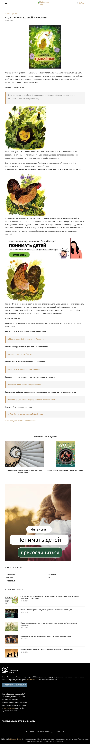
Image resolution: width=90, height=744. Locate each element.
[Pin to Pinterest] (45, 429)
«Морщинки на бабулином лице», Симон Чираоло (28, 339)
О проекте (30, 731)
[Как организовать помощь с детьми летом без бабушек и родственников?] (11, 653)
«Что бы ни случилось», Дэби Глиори (25, 414)
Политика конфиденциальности (18, 721)
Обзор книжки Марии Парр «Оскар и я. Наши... (65, 470)
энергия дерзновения (27, 421)
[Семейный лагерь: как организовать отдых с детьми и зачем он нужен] (11, 639)
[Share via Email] (49, 429)
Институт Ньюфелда (45, 731)
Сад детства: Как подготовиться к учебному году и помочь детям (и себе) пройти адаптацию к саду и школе (50, 597)
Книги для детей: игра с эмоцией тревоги (24, 384)
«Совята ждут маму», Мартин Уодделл (24, 369)
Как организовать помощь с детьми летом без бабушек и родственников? (47, 649)
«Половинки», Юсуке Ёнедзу (20, 354)
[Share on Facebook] (42, 429)
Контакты (61, 731)
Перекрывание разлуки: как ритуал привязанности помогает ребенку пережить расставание (49, 624)
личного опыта (9, 708)
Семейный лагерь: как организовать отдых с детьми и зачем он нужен (46, 636)
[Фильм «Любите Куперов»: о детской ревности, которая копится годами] (11, 613)
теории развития (32, 680)
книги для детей (11, 421)
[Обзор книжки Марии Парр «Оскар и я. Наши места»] (65, 454)
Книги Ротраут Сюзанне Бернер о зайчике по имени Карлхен (33, 399)
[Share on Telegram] (47, 429)
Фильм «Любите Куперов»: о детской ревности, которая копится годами (46, 610)
